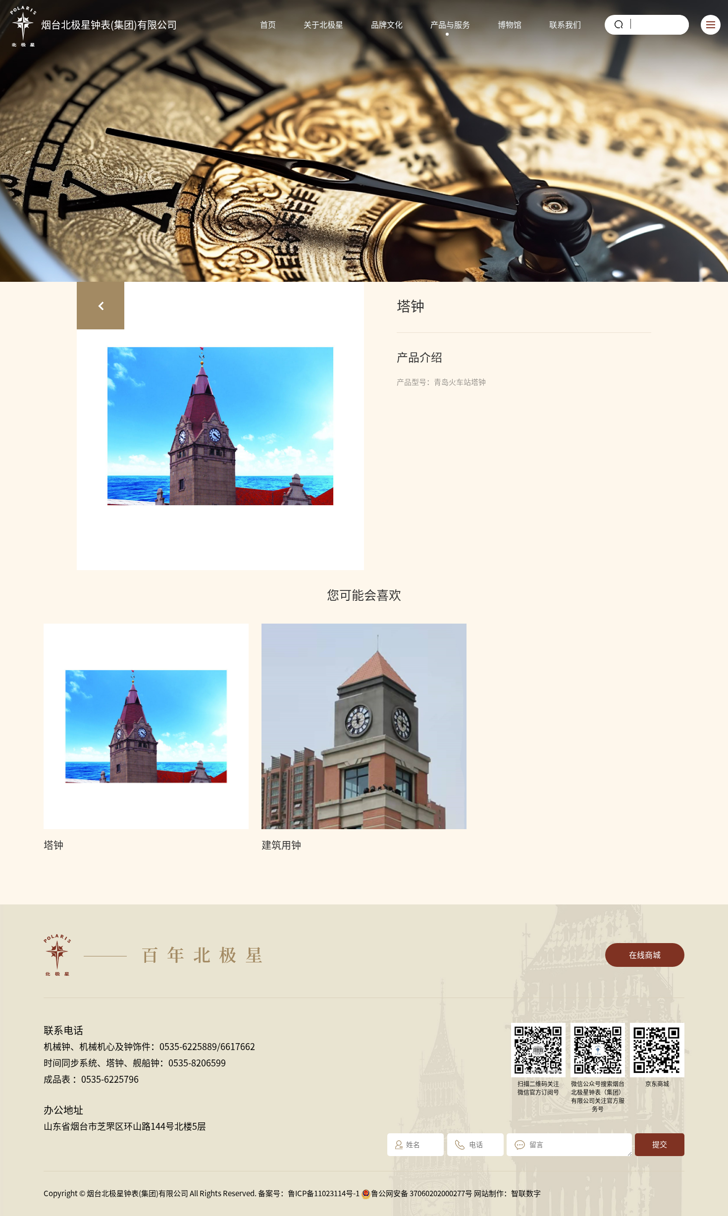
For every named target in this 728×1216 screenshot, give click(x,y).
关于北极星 (323, 25)
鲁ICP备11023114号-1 (324, 1193)
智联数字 (526, 1193)
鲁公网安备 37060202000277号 (421, 1193)
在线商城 (645, 955)
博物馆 (509, 25)
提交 (659, 1144)
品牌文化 (387, 25)
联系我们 (565, 25)
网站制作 (489, 1193)
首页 (268, 25)
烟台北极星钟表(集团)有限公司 (109, 25)
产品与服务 (450, 25)
